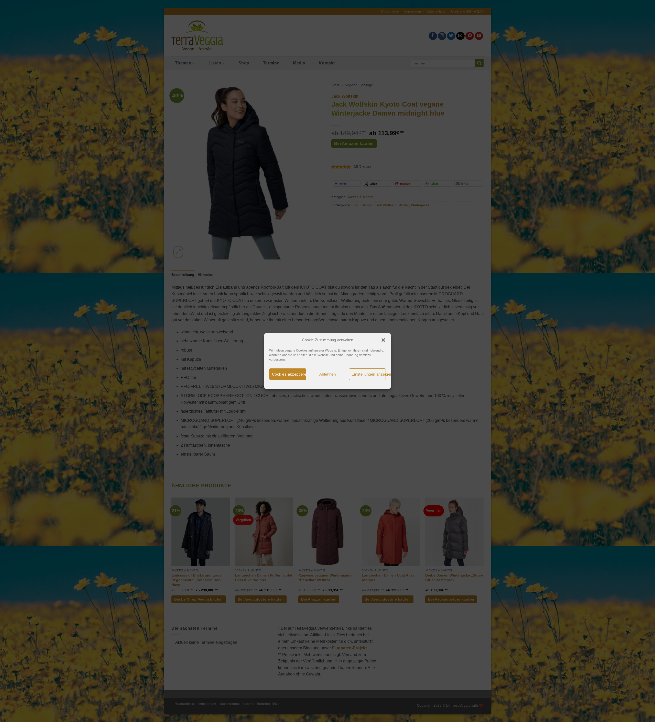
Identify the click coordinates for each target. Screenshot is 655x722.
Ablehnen (327, 374)
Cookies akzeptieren (289, 374)
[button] (383, 340)
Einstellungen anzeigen (369, 374)
